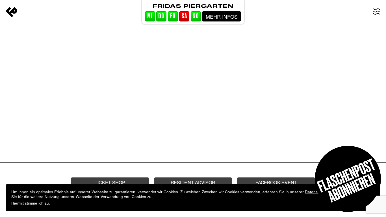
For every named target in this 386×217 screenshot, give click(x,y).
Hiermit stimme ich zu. (30, 203)
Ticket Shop (110, 182)
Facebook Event (276, 182)
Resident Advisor (193, 182)
